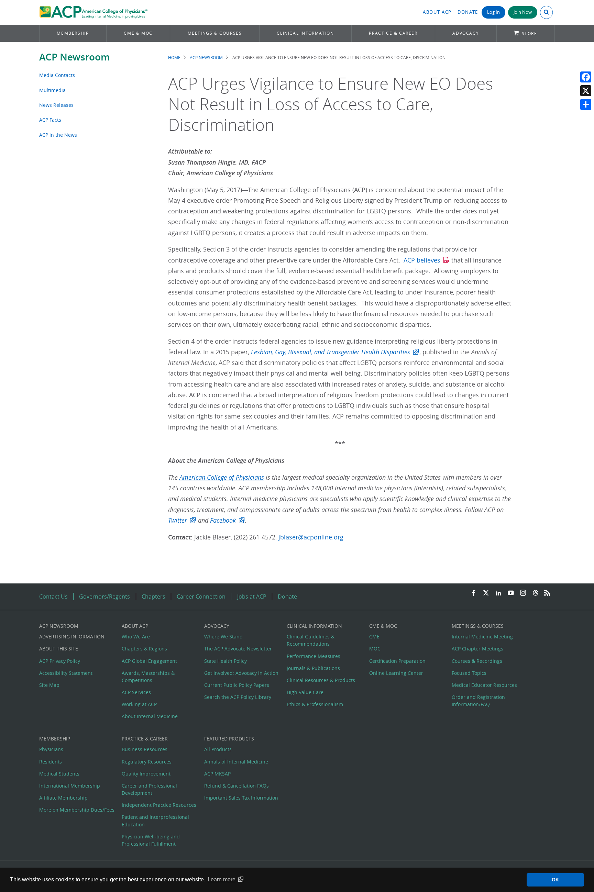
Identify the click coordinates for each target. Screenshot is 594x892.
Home (174, 57)
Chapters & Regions (144, 648)
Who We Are (136, 636)
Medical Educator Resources (484, 685)
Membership (73, 33)
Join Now (523, 12)
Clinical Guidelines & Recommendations (310, 640)
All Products (218, 749)
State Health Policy (225, 661)
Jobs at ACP (251, 596)
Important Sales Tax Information (241, 797)
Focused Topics (469, 673)
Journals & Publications (313, 668)
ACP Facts (50, 119)
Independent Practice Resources (159, 805)
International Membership (69, 785)
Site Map (49, 685)
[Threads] (535, 593)
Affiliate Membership (63, 797)
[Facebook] (586, 77)
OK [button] (555, 879)
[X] (586, 91)
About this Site (58, 648)
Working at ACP (139, 704)
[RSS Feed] (547, 593)
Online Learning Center (396, 673)
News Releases (56, 105)
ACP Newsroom (74, 57)
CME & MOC (138, 33)
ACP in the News (58, 135)
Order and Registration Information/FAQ (478, 700)
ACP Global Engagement (149, 661)
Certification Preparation (397, 661)
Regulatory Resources (147, 761)
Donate (468, 12)
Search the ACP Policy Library (237, 697)
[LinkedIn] (498, 593)
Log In (493, 12)
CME (374, 636)
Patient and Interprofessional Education (155, 820)
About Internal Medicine (150, 716)
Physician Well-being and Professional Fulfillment (151, 840)
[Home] (93, 12)
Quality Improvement (146, 773)
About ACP (437, 12)
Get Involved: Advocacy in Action (241, 673)
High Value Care (305, 692)
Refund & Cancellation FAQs (236, 785)
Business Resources (144, 749)
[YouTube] (511, 593)
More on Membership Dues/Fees (76, 809)
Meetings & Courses (215, 33)
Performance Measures (313, 656)
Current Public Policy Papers (236, 685)
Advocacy (465, 33)
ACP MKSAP (217, 773)
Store (529, 33)
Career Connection (201, 596)
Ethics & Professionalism (315, 704)
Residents (50, 761)
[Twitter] (486, 593)
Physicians (51, 749)
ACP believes (422, 260)
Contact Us (53, 596)
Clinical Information (305, 33)
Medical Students (59, 773)
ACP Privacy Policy (59, 661)
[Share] (586, 104)
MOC (375, 648)
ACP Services (136, 692)
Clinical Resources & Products (321, 680)
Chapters (153, 596)
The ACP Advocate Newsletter (238, 648)
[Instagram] (523, 593)
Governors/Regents (104, 596)
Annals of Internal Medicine (236, 761)
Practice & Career (393, 33)
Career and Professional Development (149, 789)
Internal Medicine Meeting (482, 636)
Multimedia (52, 90)
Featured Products (229, 738)
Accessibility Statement (65, 673)
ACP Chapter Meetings (477, 648)
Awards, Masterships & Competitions (148, 676)
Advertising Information (71, 636)
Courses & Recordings (477, 661)
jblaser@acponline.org (310, 537)
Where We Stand (223, 636)
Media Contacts (57, 75)
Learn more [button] (221, 879)
